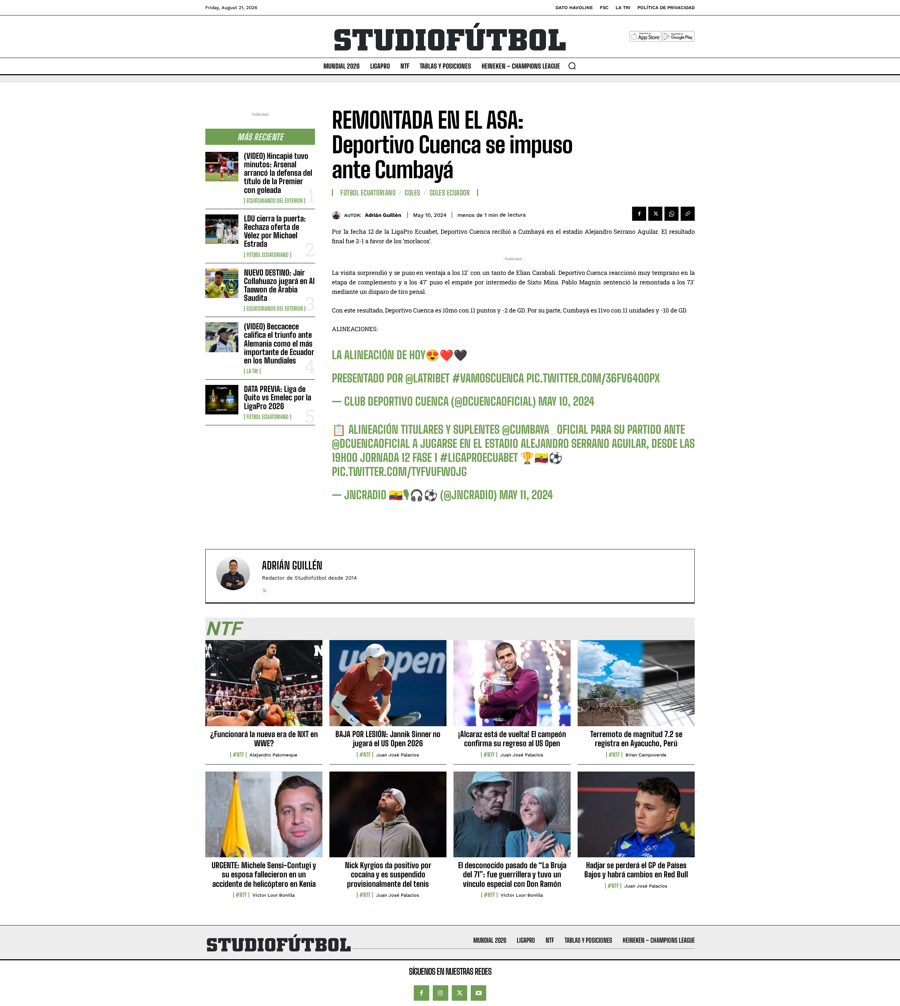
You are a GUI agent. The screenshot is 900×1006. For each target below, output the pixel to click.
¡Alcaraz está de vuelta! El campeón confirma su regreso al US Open (512, 738)
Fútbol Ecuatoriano (267, 255)
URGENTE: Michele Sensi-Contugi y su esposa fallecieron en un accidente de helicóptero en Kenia (264, 874)
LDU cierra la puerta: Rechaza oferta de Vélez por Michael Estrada (275, 231)
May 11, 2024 (526, 495)
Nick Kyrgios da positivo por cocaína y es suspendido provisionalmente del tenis (388, 874)
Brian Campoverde (646, 754)
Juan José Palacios (397, 754)
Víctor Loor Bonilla (273, 895)
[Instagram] (440, 993)
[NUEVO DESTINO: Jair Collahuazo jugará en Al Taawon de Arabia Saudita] (221, 283)
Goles (412, 192)
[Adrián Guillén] (338, 215)
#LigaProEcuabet (479, 457)
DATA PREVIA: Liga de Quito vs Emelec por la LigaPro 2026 (277, 397)
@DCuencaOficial (371, 443)
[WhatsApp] (671, 214)
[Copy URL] (688, 214)
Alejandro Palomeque (273, 754)
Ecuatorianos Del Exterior (274, 201)
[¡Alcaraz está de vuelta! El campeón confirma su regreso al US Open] (512, 687)
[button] (572, 65)
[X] (655, 214)
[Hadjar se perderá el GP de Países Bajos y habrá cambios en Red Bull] (636, 818)
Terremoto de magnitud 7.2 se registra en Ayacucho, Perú (636, 738)
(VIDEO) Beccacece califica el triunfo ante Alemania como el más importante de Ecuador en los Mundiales (279, 343)
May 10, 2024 (566, 401)
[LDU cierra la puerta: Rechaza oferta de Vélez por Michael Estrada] (221, 229)
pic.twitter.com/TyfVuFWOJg (399, 471)
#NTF (238, 754)
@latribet (427, 378)
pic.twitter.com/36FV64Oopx (593, 378)
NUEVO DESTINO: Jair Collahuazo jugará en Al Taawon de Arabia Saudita (279, 285)
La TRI (252, 371)
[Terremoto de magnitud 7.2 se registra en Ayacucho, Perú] (636, 687)
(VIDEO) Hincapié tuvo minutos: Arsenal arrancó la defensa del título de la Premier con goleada (278, 173)
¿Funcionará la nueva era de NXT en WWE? (264, 738)
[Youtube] (478, 993)
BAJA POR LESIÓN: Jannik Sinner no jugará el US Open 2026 (388, 738)
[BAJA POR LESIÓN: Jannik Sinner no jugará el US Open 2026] (387, 687)
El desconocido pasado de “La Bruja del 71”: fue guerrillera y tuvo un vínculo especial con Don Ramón (512, 874)
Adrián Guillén (383, 215)
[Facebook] (639, 214)
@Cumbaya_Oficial (545, 429)
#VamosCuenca (488, 378)
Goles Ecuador (450, 192)
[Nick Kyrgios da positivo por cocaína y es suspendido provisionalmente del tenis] (387, 818)
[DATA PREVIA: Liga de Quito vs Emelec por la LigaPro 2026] (221, 399)
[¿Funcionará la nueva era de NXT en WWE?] (263, 687)
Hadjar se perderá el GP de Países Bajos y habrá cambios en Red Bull (636, 869)
